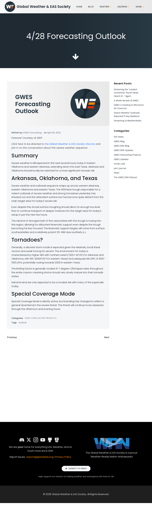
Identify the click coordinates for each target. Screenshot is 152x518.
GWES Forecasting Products (41, 318)
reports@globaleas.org (39, 457)
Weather (104, 6)
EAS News (119, 136)
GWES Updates (121, 159)
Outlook (22, 322)
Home (79, 6)
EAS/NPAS (122, 6)
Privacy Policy (63, 457)
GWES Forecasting (32, 132)
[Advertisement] (58, 374)
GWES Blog (119, 141)
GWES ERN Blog (121, 145)
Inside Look (119, 163)
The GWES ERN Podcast (125, 177)
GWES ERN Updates (123, 150)
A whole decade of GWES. (126, 100)
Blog (91, 6)
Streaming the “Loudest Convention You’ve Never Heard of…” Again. (126, 92)
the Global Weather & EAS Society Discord (70, 144)
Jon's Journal (120, 168)
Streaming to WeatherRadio (127, 120)
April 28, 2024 (54, 132)
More (139, 6)
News (116, 172)
